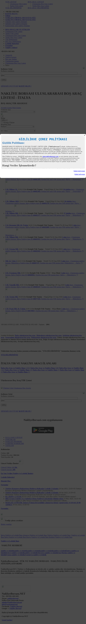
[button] (43, 171)
